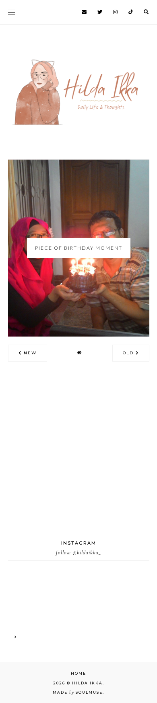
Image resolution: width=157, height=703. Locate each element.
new (29, 353)
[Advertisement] (78, 460)
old (129, 353)
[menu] (11, 12)
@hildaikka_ (86, 552)
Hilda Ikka (87, 683)
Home (78, 673)
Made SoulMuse (78, 692)
